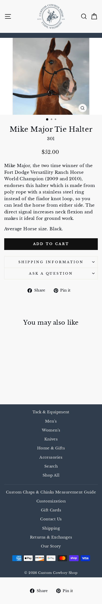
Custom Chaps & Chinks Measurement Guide (51, 492)
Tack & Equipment (51, 412)
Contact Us (51, 519)
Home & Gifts (51, 448)
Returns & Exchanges (51, 537)
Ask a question (51, 273)
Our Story (51, 546)
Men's (51, 421)
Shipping (51, 528)
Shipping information (51, 262)
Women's (51, 430)
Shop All (51, 475)
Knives (51, 439)
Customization (51, 501)
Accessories (51, 457)
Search (51, 466)
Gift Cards (51, 510)
